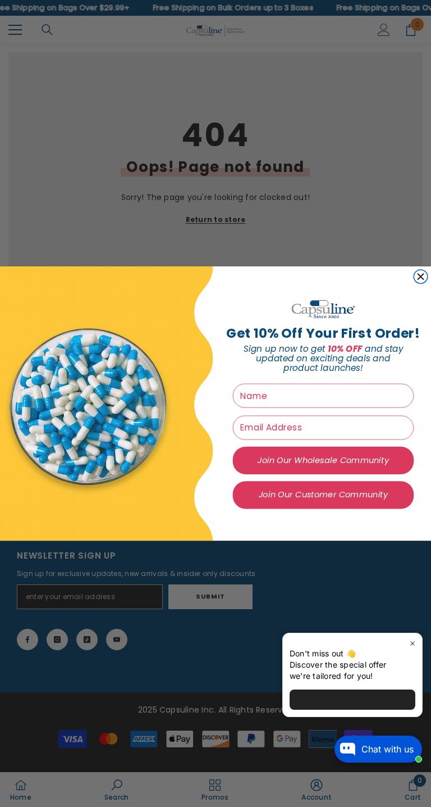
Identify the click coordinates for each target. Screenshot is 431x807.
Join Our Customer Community (323, 495)
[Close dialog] (421, 277)
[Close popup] (412, 643)
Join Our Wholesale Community (323, 460)
